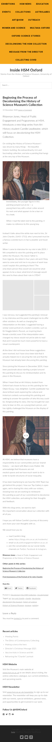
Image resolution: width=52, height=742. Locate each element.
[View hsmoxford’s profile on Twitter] (7, 714)
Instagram (42, 549)
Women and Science (13, 28)
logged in (18, 618)
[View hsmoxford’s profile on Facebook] (4, 714)
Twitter (23, 549)
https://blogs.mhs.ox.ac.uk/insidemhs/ (31, 539)
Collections (23, 12)
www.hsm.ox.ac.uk (11, 673)
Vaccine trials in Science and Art (19, 653)
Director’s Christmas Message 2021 (20, 649)
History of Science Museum (13, 605)
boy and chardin (18, 598)
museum (28, 605)
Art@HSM (17, 20)
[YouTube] (26, 737)
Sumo (13, 732)
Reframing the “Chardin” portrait (19, 657)
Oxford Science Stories (26, 36)
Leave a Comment (25, 110)
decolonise (36, 598)
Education (42, 4)
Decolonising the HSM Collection (26, 44)
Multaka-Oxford (40, 28)
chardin (28, 598)
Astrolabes (42, 12)
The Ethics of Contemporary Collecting (22, 641)
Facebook (31, 549)
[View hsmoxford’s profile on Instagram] (10, 714)
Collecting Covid (26, 60)
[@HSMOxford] (21, 737)
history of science (30, 602)
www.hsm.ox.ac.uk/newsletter (20, 692)
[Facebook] (31, 737)
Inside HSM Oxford (26, 70)
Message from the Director (26, 52)
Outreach (34, 20)
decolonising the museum (12, 602)
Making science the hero (16, 645)
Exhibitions (8, 4)
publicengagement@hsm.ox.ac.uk (33, 543)
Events (6, 12)
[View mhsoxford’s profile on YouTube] (13, 714)
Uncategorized (42, 595)
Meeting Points (11, 637)
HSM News (25, 4)
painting (35, 605)
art (10, 598)
